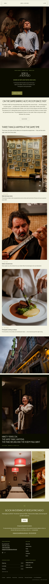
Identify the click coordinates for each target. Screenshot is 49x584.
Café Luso (28, 565)
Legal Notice (9, 577)
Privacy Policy (14, 577)
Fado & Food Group (31, 560)
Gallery (27, 551)
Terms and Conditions (28, 577)
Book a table (17, 93)
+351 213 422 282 (32, 533)
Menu (5, 3)
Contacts (28, 553)
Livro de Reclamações (37, 577)
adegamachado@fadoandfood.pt (20, 533)
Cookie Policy (20, 577)
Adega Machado (29, 562)
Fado (27, 548)
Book (24, 520)
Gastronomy (28, 546)
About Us (28, 544)
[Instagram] (2, 553)
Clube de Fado (29, 567)
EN (45, 3)
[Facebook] (5, 553)
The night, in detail (30, 93)
